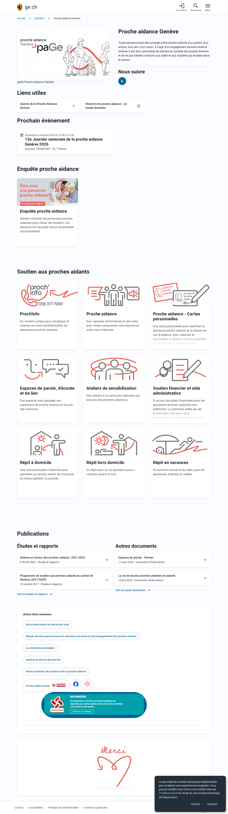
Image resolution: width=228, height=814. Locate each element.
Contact (19, 807)
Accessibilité (36, 807)
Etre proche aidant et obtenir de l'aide (47, 624)
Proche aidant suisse (38, 685)
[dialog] (190, 794)
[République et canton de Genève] (19, 7)
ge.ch (31, 7)
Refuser (195, 804)
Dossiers (39, 18)
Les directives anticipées (40, 648)
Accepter (212, 804)
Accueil (21, 18)
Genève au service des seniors (43, 659)
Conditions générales (95, 807)
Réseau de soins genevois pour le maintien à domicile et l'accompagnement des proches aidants (81, 636)
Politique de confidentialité (63, 807)
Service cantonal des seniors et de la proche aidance (56, 671)
